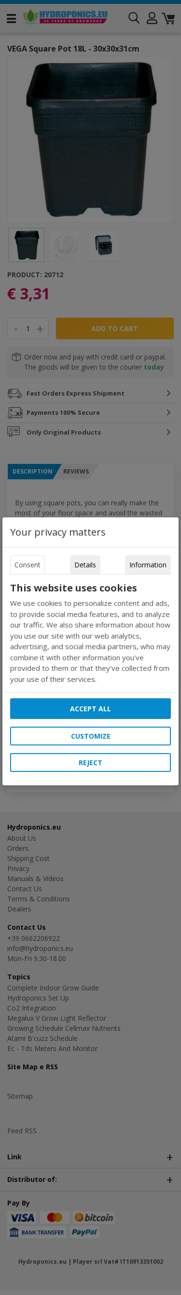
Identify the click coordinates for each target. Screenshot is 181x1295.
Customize (91, 736)
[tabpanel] (90, 633)
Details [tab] (85, 564)
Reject (90, 762)
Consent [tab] (27, 564)
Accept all (90, 708)
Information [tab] (148, 564)
